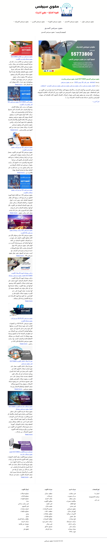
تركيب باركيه (72, 524)
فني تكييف (49, 503)
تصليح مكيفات (24, 511)
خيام (27, 526)
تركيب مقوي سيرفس (76, 86)
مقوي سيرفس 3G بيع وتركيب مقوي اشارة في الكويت (21, 148)
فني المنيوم (25, 506)
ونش (27, 514)
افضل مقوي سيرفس (89, 86)
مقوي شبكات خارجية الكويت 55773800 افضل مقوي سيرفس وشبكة (20, 408)
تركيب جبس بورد (47, 521)
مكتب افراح (48, 498)
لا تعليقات (43, 86)
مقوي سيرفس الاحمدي (71, 21)
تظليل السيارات (47, 519)
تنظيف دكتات (48, 511)
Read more (18, 84)
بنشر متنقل (72, 498)
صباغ (27, 516)
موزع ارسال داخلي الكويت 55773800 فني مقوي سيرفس (21, 362)
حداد (27, 501)
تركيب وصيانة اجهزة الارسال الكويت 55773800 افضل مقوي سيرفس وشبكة (20, 274)
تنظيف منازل (48, 493)
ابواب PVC (72, 531)
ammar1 (92, 82)
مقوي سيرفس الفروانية (22, 21)
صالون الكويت (48, 501)
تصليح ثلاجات (25, 496)
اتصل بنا (97, 493)
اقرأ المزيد (96, 101)
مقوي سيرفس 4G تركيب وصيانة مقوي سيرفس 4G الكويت (20, 231)
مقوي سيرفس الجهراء (54, 21)
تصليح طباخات (48, 516)
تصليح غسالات (24, 493)
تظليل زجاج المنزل (23, 519)
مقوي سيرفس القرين (38, 21)
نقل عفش (73, 516)
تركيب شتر (72, 526)
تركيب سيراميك (71, 521)
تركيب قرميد (25, 521)
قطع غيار (26, 529)
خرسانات (49, 496)
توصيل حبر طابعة (24, 524)
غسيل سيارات (24, 509)
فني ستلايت (72, 493)
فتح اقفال (73, 503)
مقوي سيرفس (65, 82)
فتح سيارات (72, 519)
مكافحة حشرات (71, 501)
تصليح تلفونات (24, 498)
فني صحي (73, 506)
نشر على (81, 82)
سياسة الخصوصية (94, 497)
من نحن (97, 500)
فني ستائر (49, 524)
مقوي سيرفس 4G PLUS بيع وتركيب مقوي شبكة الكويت (21, 319)
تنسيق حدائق (48, 526)
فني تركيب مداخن (23, 503)
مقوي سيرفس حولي (88, 21)
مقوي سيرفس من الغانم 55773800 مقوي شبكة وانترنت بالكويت (21, 58)
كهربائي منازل (72, 511)
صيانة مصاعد (72, 529)
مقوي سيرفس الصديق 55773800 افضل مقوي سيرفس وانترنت (80, 79)
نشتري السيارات (47, 509)
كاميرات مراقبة (71, 514)
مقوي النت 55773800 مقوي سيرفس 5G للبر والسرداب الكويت (20, 103)
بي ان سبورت (72, 496)
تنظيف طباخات (48, 514)
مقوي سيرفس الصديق (53, 86)
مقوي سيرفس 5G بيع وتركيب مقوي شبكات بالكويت (21, 191)
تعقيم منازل (48, 506)
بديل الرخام (49, 529)
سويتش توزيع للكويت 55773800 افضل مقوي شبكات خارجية (20, 453)
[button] (81, 21)
